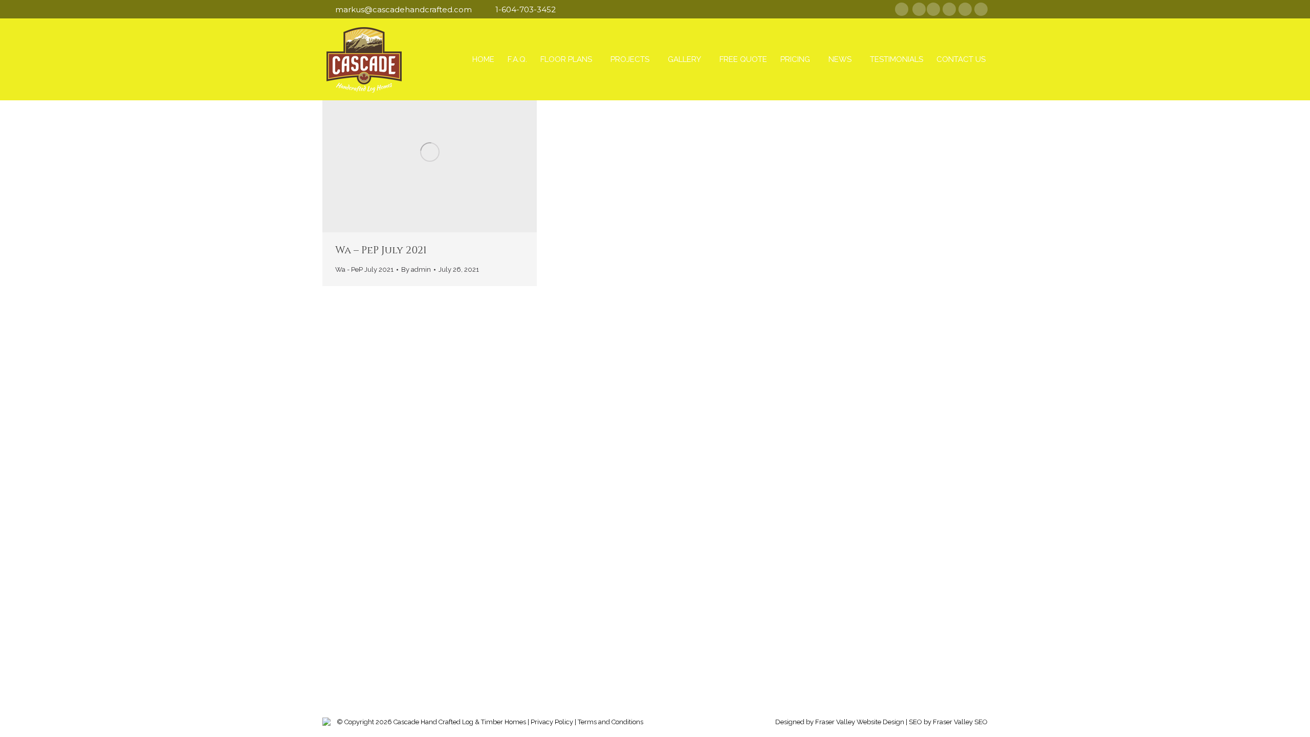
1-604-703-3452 (525, 9)
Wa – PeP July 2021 (381, 250)
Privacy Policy (552, 722)
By (416, 269)
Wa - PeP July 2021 (364, 269)
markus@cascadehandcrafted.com (403, 9)
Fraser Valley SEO (960, 722)
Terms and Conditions (610, 722)
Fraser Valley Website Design (859, 722)
